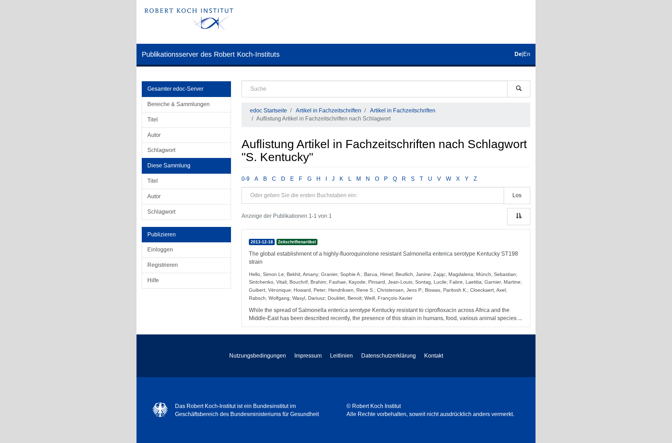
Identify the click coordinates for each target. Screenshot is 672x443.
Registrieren (162, 265)
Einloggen (160, 249)
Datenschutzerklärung (388, 356)
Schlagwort (161, 150)
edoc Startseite (268, 110)
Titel (152, 120)
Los (517, 195)
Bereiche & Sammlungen (178, 104)
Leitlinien (341, 356)
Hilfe (153, 280)
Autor (154, 135)
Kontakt (433, 356)
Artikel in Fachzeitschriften (328, 110)
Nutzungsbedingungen (257, 356)
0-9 (245, 179)
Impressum (308, 356)
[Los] (518, 89)
